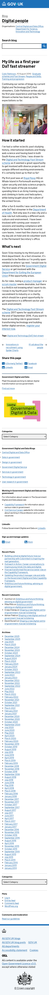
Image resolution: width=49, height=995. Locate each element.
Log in (7, 898)
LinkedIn (9, 367)
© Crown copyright (24, 988)
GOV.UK (32, 942)
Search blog (9, 40)
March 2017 (10, 821)
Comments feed (12, 903)
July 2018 (9, 780)
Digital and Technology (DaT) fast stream (25, 335)
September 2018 (12, 774)
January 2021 (11, 713)
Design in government (12, 462)
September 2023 (12, 672)
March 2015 (10, 860)
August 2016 (10, 840)
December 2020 (12, 716)
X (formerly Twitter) (13, 363)
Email (30, 367)
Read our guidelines (11, 918)
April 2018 (9, 788)
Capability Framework (14, 504)
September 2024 (12, 655)
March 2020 (10, 738)
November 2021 (12, 699)
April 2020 (10, 735)
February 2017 (11, 824)
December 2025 (12, 636)
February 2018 (11, 793)
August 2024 (11, 658)
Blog (5, 16)
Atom (30, 542)
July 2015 (9, 857)
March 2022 (10, 694)
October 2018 (11, 771)
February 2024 (11, 664)
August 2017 (10, 810)
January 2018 (11, 796)
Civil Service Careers (14, 510)
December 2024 (12, 647)
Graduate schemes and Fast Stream (21, 75)
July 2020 (9, 727)
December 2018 (12, 766)
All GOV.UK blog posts (14, 942)
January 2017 (10, 827)
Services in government (12, 472)
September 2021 (12, 705)
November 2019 (12, 744)
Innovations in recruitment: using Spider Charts (14, 347)
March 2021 (10, 708)
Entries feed (10, 900)
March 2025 (10, 644)
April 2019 (9, 757)
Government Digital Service (14, 467)
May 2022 (9, 691)
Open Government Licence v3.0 (19, 963)
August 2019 (10, 749)
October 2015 (11, 849)
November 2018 (12, 769)
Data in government (11, 457)
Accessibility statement (14, 950)
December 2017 (12, 799)
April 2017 (9, 818)
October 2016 (11, 835)
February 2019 (11, 763)
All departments (10, 946)
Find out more (8, 388)
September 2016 (12, 838)
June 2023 (10, 675)
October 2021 (11, 702)
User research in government (15, 482)
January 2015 (11, 865)
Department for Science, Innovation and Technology (28, 30)
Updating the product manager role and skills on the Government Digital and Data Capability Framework (26, 578)
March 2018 (10, 791)
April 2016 (9, 843)
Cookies (34, 950)
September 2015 (12, 851)
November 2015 (12, 846)
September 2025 (12, 639)
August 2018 (10, 777)
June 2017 (9, 815)
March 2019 (10, 760)
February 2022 (11, 697)
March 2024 (10, 661)
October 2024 (11, 653)
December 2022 (12, 680)
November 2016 (12, 832)
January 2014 (11, 868)
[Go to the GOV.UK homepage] (12, 4)
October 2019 (11, 746)
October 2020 (11, 722)
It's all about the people (36, 346)
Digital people (15, 20)
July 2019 (9, 752)
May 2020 (9, 733)
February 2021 (11, 711)
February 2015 (11, 862)
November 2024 (12, 650)
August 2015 (10, 854)
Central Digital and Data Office (29, 26)
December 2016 (12, 829)
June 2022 (10, 688)
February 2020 (11, 741)
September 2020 (12, 724)
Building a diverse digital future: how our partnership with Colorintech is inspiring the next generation (24, 559)
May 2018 (9, 785)
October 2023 (11, 669)
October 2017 (11, 804)
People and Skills (33, 76)
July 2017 (9, 813)
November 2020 (12, 719)
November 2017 (12, 802)
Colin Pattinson (9, 74)
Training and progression (13, 79)
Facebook (32, 363)
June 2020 (10, 730)
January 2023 (11, 677)
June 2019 (9, 755)
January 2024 (11, 666)
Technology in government (14, 477)
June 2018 (9, 782)
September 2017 (12, 807)
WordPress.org (11, 906)
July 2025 (9, 642)
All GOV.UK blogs (11, 938)
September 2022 (12, 686)
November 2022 (12, 683)
